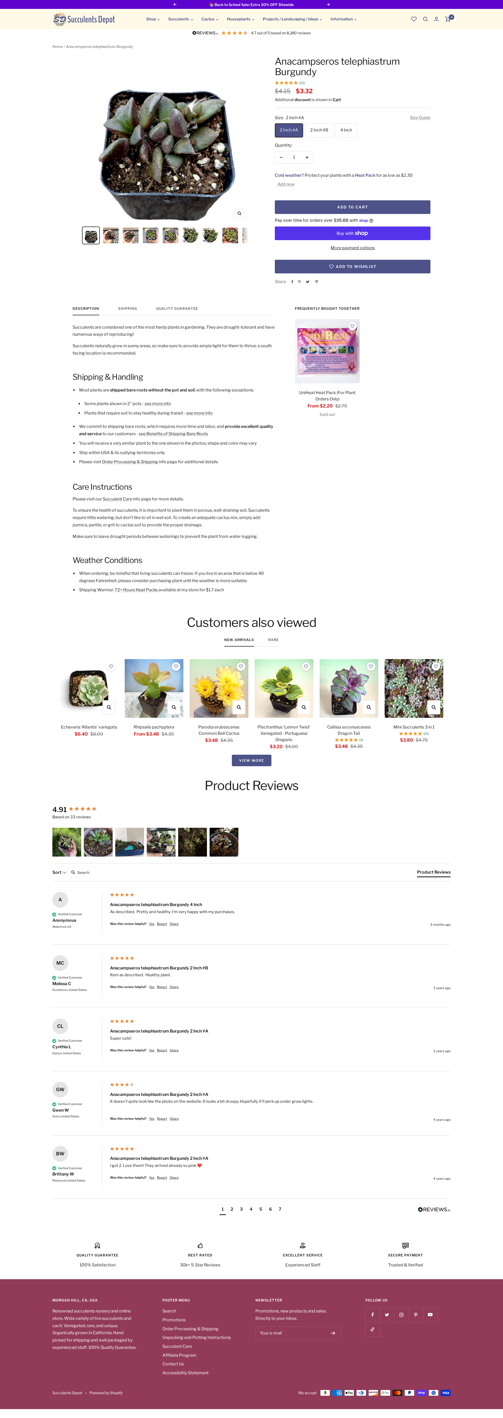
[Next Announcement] (328, 4)
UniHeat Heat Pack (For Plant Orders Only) (327, 395)
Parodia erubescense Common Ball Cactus (218, 730)
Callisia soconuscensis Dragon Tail (349, 730)
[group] (79, 809)
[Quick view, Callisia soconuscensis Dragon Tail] (368, 707)
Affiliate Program (179, 1355)
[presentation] (327, 351)
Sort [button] (57, 872)
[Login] (436, 19)
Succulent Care (117, 498)
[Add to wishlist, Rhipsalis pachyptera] (176, 666)
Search (169, 1311)
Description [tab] (86, 308)
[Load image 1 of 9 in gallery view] (91, 235)
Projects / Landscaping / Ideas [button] (290, 19)
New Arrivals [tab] (239, 640)
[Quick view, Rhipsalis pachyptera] (174, 707)
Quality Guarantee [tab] (177, 308)
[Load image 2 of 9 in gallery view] (111, 235)
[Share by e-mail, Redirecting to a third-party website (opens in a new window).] (316, 281)
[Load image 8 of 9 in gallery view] (230, 235)
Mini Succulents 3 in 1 (413, 727)
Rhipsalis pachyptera (154, 727)
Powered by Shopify (106, 1393)
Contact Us (173, 1363)
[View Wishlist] (414, 19)
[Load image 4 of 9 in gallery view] (151, 235)
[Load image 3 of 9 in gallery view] (131, 235)
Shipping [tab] (127, 308)
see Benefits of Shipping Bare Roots (173, 433)
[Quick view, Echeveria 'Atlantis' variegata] (109, 707)
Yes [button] (151, 924)
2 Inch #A (289, 130)
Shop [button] (151, 19)
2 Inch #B (319, 130)
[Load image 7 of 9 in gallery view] (210, 235)
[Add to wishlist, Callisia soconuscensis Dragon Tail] (371, 666)
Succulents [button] (178, 19)
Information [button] (342, 19)
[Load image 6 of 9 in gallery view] (190, 235)
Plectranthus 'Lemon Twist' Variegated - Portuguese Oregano (284, 733)
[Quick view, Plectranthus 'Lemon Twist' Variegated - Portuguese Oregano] (303, 707)
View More (251, 760)
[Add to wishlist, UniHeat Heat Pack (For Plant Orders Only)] (352, 326)
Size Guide (420, 117)
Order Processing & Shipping (130, 461)
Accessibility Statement (185, 1372)
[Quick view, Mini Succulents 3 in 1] (433, 707)
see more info (158, 403)
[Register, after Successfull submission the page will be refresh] (333, 1333)
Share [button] (174, 924)
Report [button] (162, 924)
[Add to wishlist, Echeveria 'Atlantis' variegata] (111, 666)
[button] (425, 19)
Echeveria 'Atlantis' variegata (89, 727)
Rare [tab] (273, 640)
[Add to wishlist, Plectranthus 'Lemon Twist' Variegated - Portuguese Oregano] (306, 666)
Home (57, 46)
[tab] (434, 873)
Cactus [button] (208, 19)
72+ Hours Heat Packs (136, 589)
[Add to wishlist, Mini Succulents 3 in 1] (436, 666)
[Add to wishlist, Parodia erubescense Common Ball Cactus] (241, 666)
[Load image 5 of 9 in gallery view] (170, 235)
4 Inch (346, 130)
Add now (286, 184)
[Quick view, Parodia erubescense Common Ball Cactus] (238, 707)
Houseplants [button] (238, 19)
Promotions (174, 1319)
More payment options (353, 247)
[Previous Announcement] (174, 4)
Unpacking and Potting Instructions (196, 1337)
